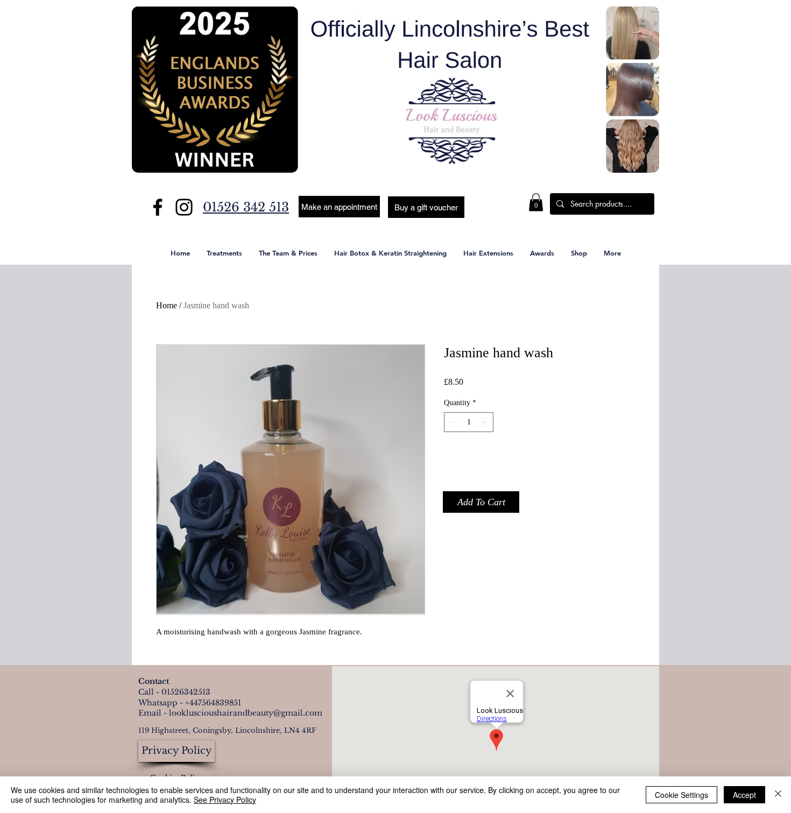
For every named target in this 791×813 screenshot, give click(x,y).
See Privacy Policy (225, 799)
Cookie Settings (681, 794)
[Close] (778, 794)
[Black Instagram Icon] (184, 207)
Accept (744, 794)
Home (166, 305)
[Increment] (485, 422)
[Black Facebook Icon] (157, 207)
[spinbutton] (468, 422)
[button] (426, 207)
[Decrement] (452, 422)
